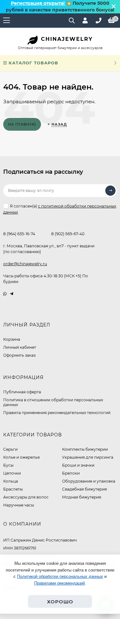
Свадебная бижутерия (84, 489)
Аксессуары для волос (26, 497)
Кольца (10, 481)
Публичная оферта (22, 392)
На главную (22, 124)
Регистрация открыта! (38, 3)
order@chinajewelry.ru (25, 263)
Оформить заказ (19, 355)
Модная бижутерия (81, 497)
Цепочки (12, 473)
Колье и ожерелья (21, 457)
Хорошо (60, 602)
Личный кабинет (19, 347)
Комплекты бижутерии (85, 449)
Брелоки (71, 473)
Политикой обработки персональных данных (60, 576)
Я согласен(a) (59, 209)
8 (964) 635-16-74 (19, 233)
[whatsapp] (5, 293)
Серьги (10, 449)
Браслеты (13, 489)
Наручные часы (18, 505)
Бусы (8, 465)
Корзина (11, 339)
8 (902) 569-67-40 (67, 233)
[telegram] (11, 293)
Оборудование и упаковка (88, 481)
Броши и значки (78, 465)
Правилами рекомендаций (59, 583)
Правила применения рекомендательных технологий (56, 412)
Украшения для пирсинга (87, 457)
